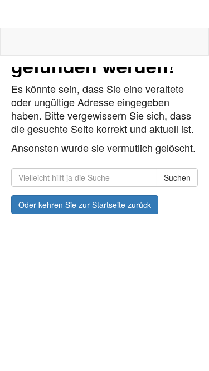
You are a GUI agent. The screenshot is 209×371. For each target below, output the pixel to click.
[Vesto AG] (104, 14)
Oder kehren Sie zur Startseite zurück (84, 204)
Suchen (177, 177)
